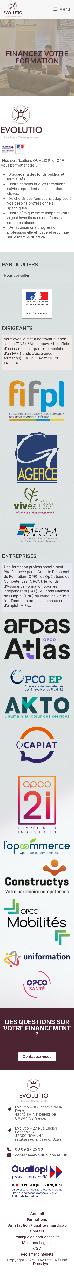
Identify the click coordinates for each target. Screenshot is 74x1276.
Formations (37, 1219)
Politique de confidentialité (37, 1237)
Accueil (37, 1214)
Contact (37, 1231)
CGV (37, 1248)
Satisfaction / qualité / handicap (37, 1225)
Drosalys (40, 1264)
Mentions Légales (37, 1243)
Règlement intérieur (37, 1254)
